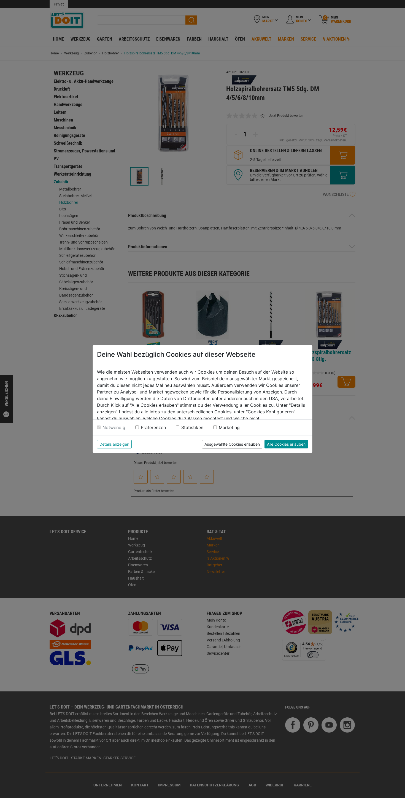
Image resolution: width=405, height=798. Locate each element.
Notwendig (113, 427)
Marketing (229, 427)
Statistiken (192, 427)
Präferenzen (153, 427)
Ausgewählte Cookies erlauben (232, 444)
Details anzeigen (114, 444)
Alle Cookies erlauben (286, 444)
